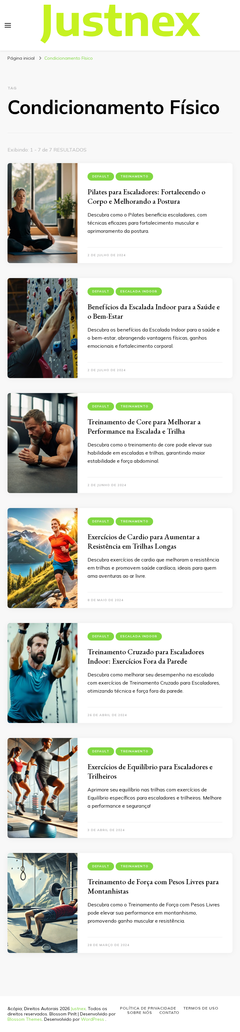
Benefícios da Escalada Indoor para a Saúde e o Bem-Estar (154, 311)
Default (100, 176)
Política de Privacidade (148, 1008)
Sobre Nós (139, 1012)
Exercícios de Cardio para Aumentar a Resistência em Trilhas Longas (144, 541)
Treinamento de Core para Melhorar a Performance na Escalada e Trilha (144, 426)
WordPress (92, 1019)
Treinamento (134, 176)
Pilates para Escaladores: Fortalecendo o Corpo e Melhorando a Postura (146, 196)
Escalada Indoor (138, 291)
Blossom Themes (25, 1019)
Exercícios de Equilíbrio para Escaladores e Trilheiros (150, 771)
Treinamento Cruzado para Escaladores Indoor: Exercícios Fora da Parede (146, 656)
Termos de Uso (200, 1008)
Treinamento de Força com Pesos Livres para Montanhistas (153, 886)
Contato (169, 1012)
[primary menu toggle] (8, 25)
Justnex (78, 1008)
